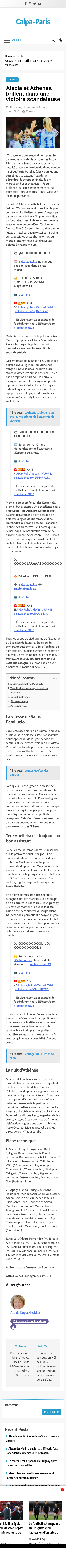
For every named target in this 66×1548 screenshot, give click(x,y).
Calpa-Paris (33, 21)
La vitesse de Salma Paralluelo (26, 684)
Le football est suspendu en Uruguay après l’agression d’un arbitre (44, 1528)
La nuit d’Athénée (20, 697)
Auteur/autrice (18, 706)
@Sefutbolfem (23, 960)
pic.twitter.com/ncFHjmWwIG (32, 477)
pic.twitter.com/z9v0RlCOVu (31, 989)
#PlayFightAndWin (29, 307)
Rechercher (12, 1405)
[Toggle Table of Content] (52, 678)
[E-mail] (13, 1327)
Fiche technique (19, 701)
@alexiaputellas (27, 261)
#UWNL (48, 307)
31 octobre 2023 (24, 327)
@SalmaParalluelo (25, 588)
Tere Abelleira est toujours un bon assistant (29, 690)
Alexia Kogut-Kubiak (22, 107)
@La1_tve (24, 294)
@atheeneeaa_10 (40, 964)
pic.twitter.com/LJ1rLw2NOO (31, 613)
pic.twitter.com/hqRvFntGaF (31, 311)
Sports (12, 79)
